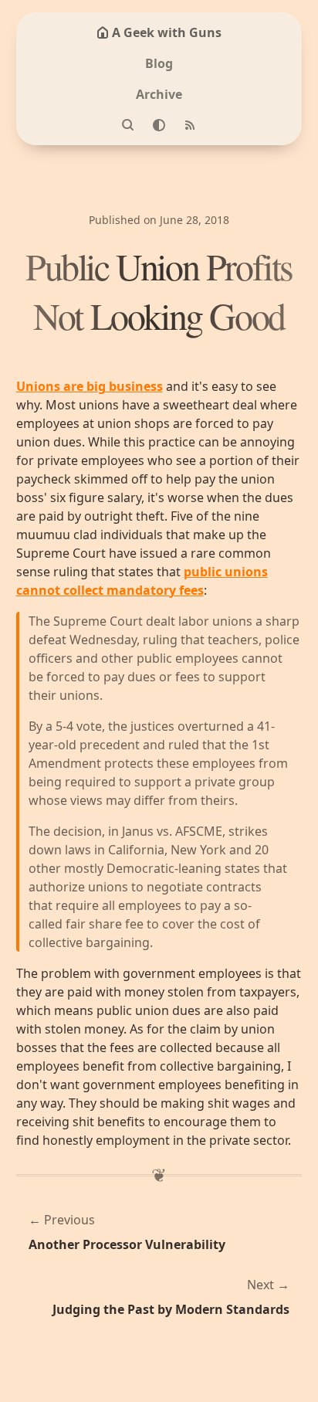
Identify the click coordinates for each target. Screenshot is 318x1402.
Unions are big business (89, 386)
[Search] (128, 125)
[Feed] (190, 125)
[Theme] (159, 125)
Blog (159, 63)
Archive (159, 94)
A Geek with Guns (167, 32)
